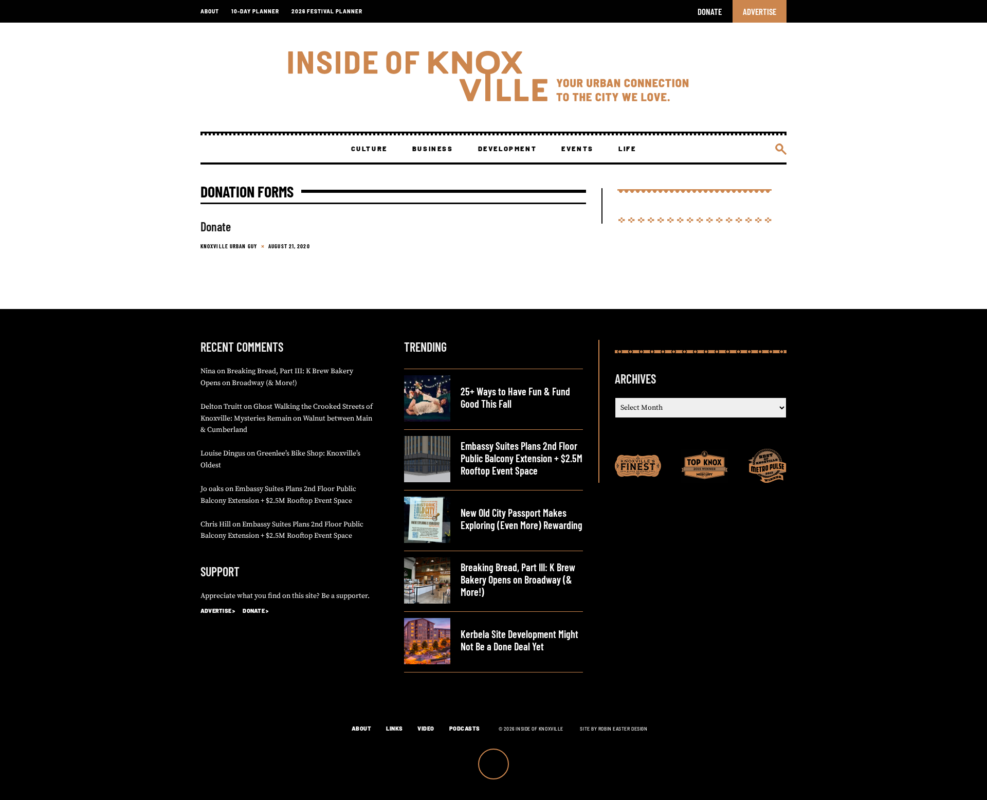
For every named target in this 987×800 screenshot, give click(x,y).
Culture (369, 148)
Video (425, 728)
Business (432, 148)
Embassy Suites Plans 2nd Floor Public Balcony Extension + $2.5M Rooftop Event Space (521, 458)
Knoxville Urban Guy (228, 246)
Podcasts (464, 728)
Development (507, 148)
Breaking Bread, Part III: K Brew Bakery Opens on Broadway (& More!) (518, 579)
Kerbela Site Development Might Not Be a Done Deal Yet (519, 640)
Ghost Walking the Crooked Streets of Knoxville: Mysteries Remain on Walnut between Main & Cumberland (286, 418)
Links (394, 728)
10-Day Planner (255, 11)
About (209, 11)
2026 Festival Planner (326, 11)
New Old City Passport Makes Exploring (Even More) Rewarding (521, 518)
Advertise (759, 11)
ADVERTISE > (217, 610)
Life (627, 148)
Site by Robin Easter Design (613, 729)
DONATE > (255, 610)
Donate (710, 11)
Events (577, 148)
